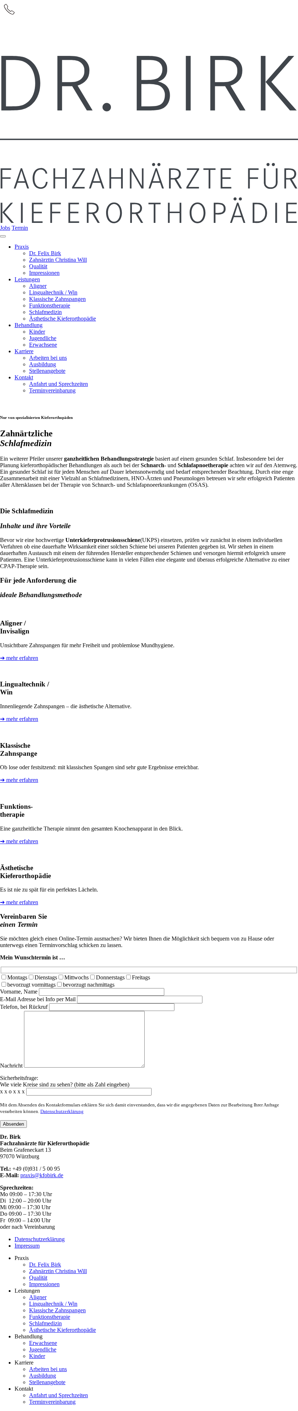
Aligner (38, 1297)
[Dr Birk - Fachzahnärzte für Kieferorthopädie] (149, 221)
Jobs (5, 228)
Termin (20, 228)
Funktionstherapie (49, 1317)
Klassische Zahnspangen (57, 1310)
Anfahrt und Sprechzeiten (58, 1395)
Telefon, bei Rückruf (24, 1007)
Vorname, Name (19, 991)
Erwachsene (43, 1343)
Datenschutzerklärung (62, 1111)
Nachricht (12, 1066)
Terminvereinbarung (52, 1402)
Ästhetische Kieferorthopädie (62, 1330)
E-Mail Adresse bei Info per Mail (38, 999)
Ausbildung (42, 1376)
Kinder (37, 1356)
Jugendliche (42, 1349)
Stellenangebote (47, 1382)
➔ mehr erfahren (19, 658)
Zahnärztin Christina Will (58, 1271)
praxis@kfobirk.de (41, 1175)
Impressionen (44, 1284)
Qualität (38, 1278)
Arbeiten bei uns (48, 1369)
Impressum (27, 1246)
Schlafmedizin (45, 1323)
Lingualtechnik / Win (53, 1304)
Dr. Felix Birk (45, 1264)
